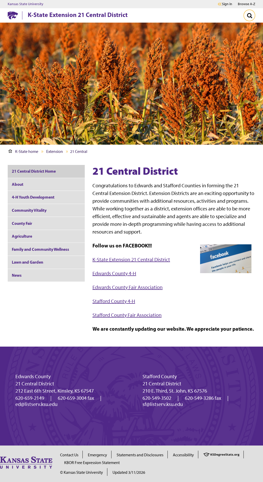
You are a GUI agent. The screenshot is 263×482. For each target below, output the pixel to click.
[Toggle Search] (249, 15)
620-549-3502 (157, 398)
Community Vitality (29, 210)
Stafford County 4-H (113, 301)
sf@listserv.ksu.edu (163, 404)
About (17, 184)
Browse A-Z (246, 4)
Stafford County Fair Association (127, 315)
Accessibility (183, 454)
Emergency (97, 454)
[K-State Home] (13, 15)
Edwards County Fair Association (127, 287)
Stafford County (160, 376)
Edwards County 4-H (114, 273)
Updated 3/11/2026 (128, 472)
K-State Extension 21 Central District (78, 14)
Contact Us (69, 454)
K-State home (26, 151)
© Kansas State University (81, 472)
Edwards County (33, 376)
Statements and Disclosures (140, 454)
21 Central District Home (34, 171)
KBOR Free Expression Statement (92, 462)
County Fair (22, 223)
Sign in (227, 4)
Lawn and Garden (27, 262)
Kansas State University (25, 4)
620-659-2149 (29, 398)
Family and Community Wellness (40, 249)
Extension (54, 151)
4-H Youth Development (33, 197)
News (17, 275)
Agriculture (22, 236)
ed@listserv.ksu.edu (36, 404)
